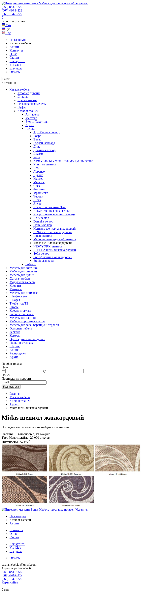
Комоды (15, 335)
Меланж (39, 182)
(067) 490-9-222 (12, 10)
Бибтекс (30, 264)
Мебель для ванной (23, 317)
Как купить (17, 61)
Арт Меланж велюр (46, 132)
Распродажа (18, 353)
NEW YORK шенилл (47, 246)
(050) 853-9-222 (12, 7)
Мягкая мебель (20, 89)
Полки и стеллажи (22, 342)
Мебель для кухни (22, 275)
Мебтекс (31, 118)
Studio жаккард (43, 260)
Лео (36, 168)
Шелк (37, 200)
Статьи (14, 57)
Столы (14, 307)
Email (5, 382)
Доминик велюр (44, 150)
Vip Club (15, 64)
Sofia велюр (41, 253)
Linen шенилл (42, 235)
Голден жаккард (44, 143)
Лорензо (39, 171)
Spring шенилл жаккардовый (52, 257)
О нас (13, 54)
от (3, 371)
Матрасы (16, 289)
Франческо (40, 193)
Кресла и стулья (20, 310)
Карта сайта (10, 582)
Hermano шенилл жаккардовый (54, 228)
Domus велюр (42, 225)
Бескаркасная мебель (31, 103)
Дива (36, 146)
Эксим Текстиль (36, 121)
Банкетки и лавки (22, 314)
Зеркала (15, 332)
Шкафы (15, 300)
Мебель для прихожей (24, 292)
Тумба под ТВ (19, 303)
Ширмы (15, 346)
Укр (8, 25)
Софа (37, 185)
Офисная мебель (21, 328)
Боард (37, 136)
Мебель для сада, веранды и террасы (34, 325)
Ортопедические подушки (27, 339)
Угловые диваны (28, 93)
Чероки (38, 196)
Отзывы (15, 72)
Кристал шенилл (44, 164)
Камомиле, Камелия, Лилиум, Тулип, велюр (63, 160)
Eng (8, 33)
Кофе (36, 157)
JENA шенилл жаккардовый (52, 232)
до (44, 371)
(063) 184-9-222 (12, 14)
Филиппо (39, 189)
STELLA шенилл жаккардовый (54, 250)
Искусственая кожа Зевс (49, 207)
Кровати (15, 285)
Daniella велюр (43, 221)
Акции (14, 47)
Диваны (22, 96)
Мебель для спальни (23, 271)
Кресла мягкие (27, 100)
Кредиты (16, 68)
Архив (14, 357)
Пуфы (21, 107)
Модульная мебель (22, 282)
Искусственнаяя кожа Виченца (54, 214)
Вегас (37, 139)
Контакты (16, 50)
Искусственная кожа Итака (51, 210)
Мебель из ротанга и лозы (27, 321)
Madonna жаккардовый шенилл (54, 239)
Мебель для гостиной (24, 267)
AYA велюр (41, 218)
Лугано (38, 175)
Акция (14, 349)
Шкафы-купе (18, 296)
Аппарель (32, 114)
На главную (18, 39)
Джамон (39, 153)
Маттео (38, 178)
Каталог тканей (28, 111)
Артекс (30, 128)
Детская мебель (20, 278)
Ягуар (37, 203)
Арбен (29, 125)
